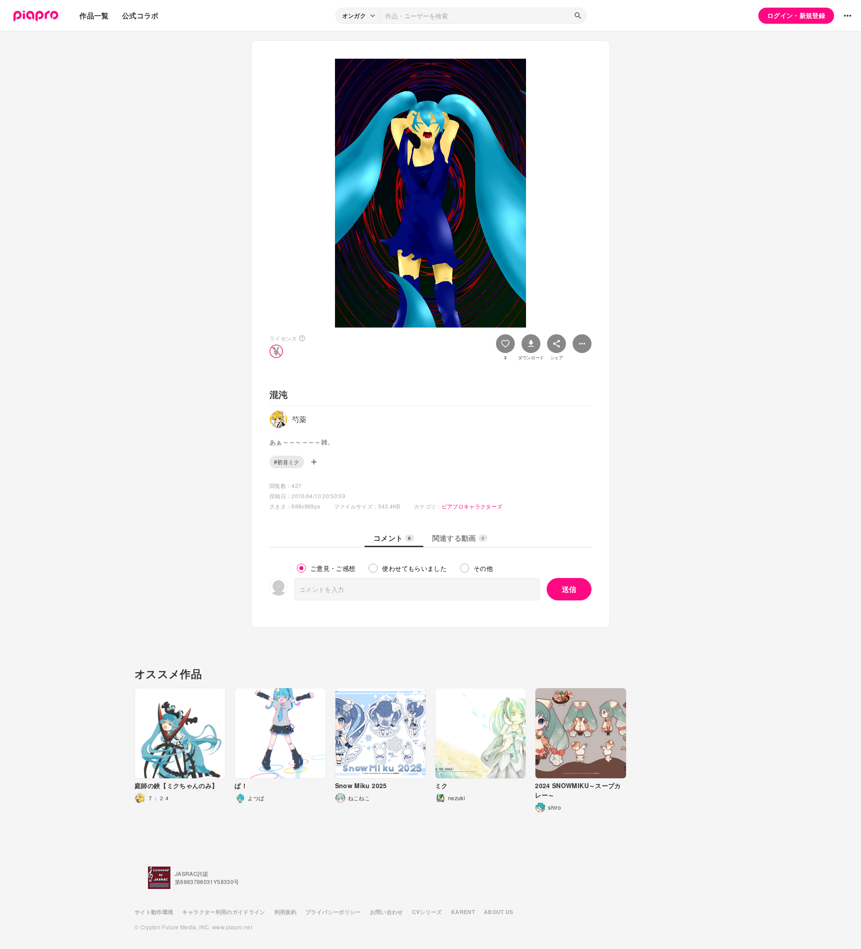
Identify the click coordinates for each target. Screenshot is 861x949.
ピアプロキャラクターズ (472, 506)
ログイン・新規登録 (796, 15)
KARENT (463, 912)
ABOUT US (498, 912)
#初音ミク (287, 462)
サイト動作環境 (154, 912)
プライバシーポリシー (333, 912)
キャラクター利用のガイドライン (223, 912)
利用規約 (285, 912)
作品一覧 (94, 15)
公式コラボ (140, 15)
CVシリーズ (427, 912)
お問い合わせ (386, 912)
